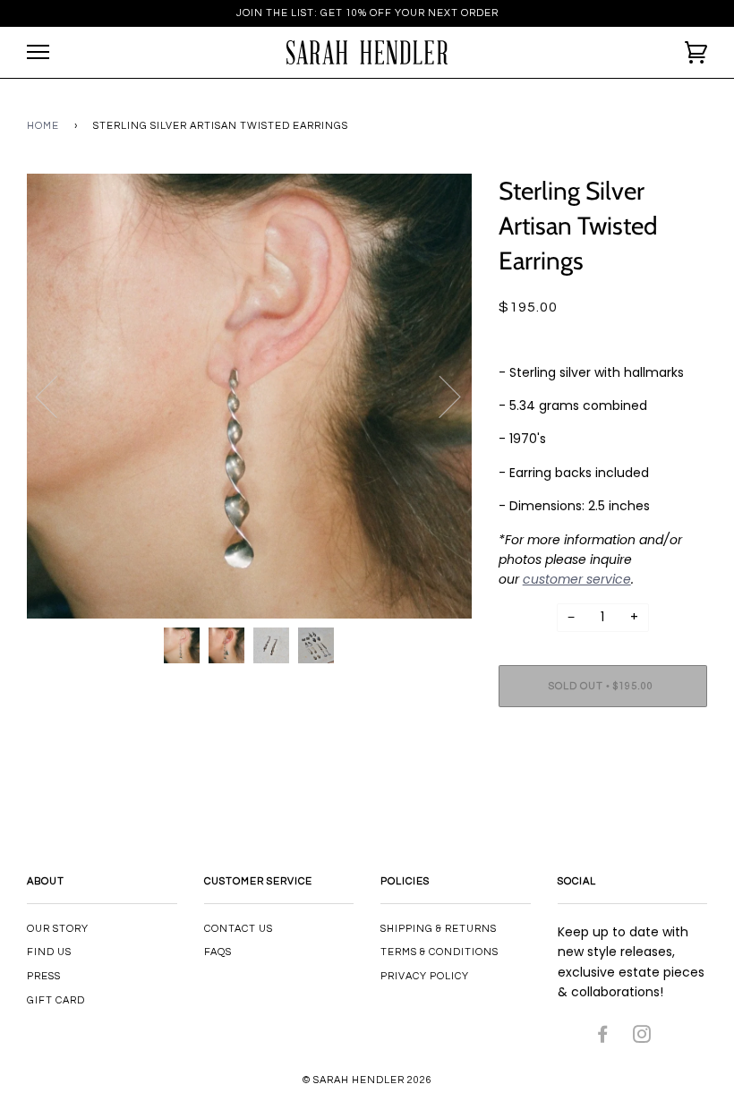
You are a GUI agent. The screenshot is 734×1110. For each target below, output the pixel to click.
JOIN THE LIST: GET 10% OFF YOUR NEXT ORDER (367, 13)
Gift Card (56, 1000)
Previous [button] (57, 396)
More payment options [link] (602, 782)
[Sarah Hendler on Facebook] (602, 1038)
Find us (49, 952)
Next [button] (439, 396)
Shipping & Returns (438, 929)
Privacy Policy (424, 976)
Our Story (58, 929)
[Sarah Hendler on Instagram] (642, 1038)
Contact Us (238, 929)
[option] (249, 396)
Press (44, 976)
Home (43, 126)
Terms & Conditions (439, 952)
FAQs (218, 952)
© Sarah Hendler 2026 (367, 1080)
